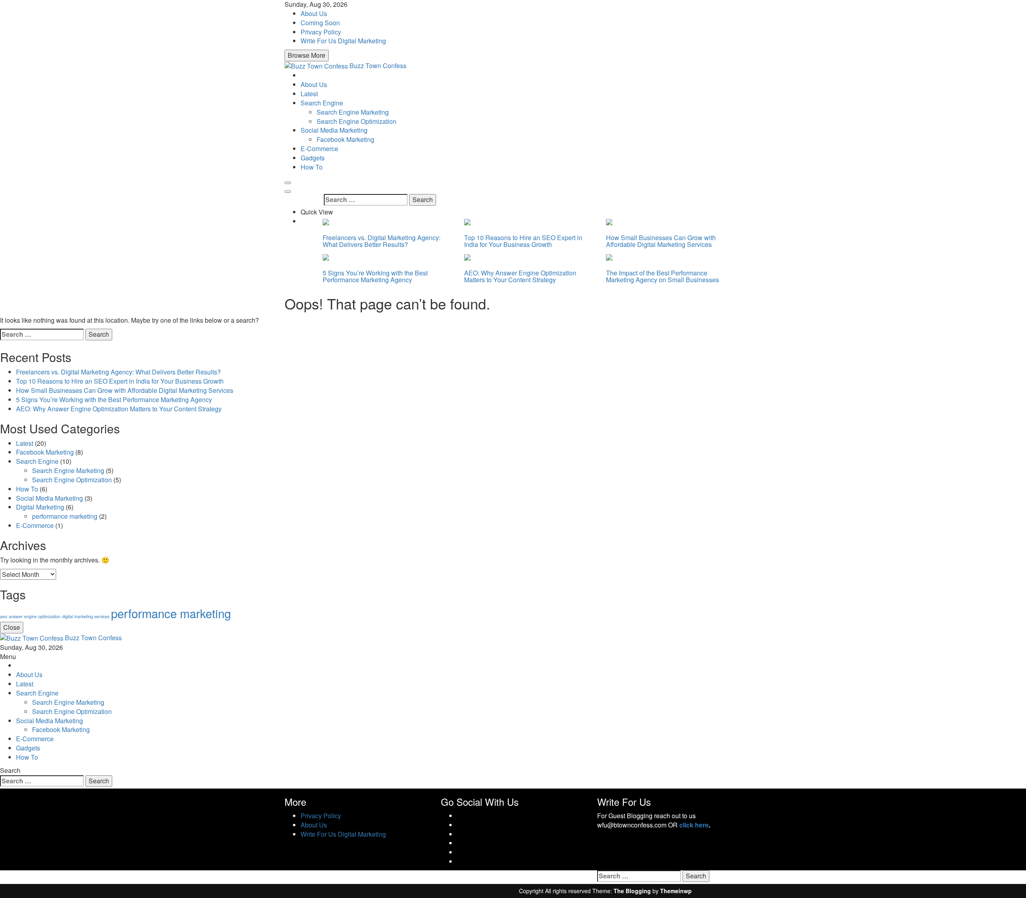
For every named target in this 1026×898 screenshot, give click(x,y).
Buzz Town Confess (377, 65)
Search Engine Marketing (353, 112)
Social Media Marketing (334, 130)
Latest (309, 93)
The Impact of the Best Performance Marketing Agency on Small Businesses (662, 276)
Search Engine (322, 102)
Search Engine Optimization (356, 121)
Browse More (306, 55)
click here (694, 824)
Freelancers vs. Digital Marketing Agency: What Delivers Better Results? (381, 241)
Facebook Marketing (345, 139)
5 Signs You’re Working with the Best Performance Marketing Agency (375, 276)
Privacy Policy (321, 31)
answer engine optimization (35, 616)
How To (312, 167)
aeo (3, 616)
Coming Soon (320, 22)
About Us (314, 13)
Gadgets (313, 157)
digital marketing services (85, 616)
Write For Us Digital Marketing (343, 40)
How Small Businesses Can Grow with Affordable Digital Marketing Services (661, 241)
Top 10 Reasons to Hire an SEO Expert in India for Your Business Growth (523, 241)
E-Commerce (319, 148)
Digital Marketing (40, 507)
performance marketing (64, 516)
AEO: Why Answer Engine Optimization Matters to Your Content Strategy (520, 276)
